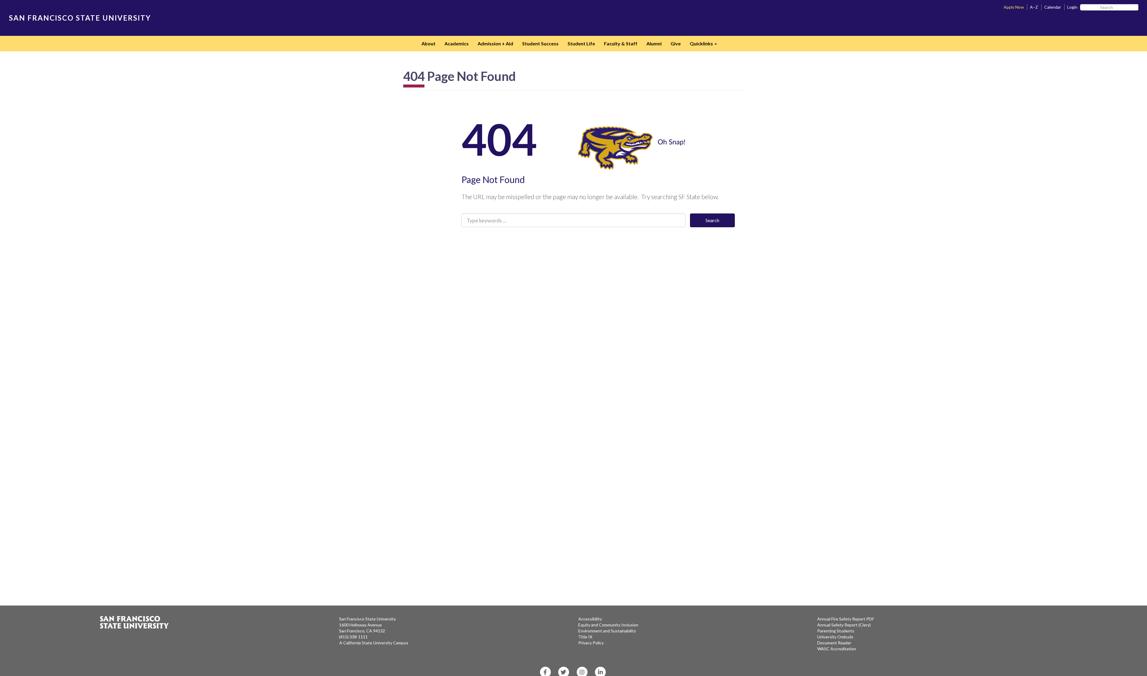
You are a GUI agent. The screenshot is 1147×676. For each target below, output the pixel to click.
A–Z (1034, 7)
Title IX (585, 636)
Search (712, 220)
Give (676, 43)
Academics (456, 43)
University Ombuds (835, 636)
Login (1072, 7)
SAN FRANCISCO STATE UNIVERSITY (80, 17)
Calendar (1052, 7)
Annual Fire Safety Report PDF (845, 618)
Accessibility (590, 618)
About (428, 43)
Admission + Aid (495, 43)
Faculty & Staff (620, 43)
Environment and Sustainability (607, 630)
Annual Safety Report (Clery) (844, 624)
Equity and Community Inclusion (608, 624)
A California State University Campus (373, 642)
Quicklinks (705, 45)
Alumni (654, 43)
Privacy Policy (591, 642)
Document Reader (834, 642)
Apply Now (1014, 7)
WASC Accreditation (836, 648)
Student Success (540, 43)
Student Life (581, 43)
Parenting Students (835, 630)
